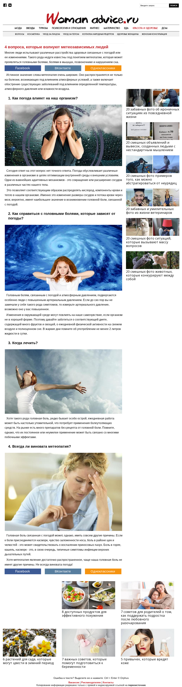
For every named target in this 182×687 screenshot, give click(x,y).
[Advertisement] (152, 63)
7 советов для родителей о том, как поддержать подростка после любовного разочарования (146, 617)
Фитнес (94, 28)
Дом (164, 28)
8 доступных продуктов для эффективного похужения (84, 614)
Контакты (108, 682)
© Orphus (123, 678)
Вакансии (73, 682)
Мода (18, 28)
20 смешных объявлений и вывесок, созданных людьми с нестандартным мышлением (150, 146)
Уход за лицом (51, 34)
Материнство (112, 28)
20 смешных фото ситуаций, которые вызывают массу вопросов (148, 242)
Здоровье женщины (128, 34)
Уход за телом (71, 34)
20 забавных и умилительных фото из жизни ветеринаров (150, 211)
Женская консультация (154, 34)
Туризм (43, 28)
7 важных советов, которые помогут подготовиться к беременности (84, 663)
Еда (126, 28)
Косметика (33, 34)
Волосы (19, 34)
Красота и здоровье (145, 28)
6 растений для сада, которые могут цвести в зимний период (28, 661)
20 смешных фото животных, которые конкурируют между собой (150, 275)
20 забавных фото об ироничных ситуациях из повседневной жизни (152, 113)
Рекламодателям (91, 682)
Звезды (30, 28)
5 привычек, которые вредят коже (144, 661)
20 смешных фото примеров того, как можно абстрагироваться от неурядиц (151, 179)
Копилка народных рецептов (98, 34)
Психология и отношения (69, 28)
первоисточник (137, 685)
